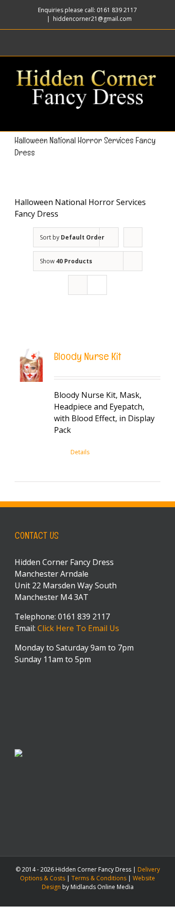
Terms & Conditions (98, 878)
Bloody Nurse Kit (87, 356)
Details (79, 452)
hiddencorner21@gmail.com (92, 19)
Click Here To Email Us (78, 628)
